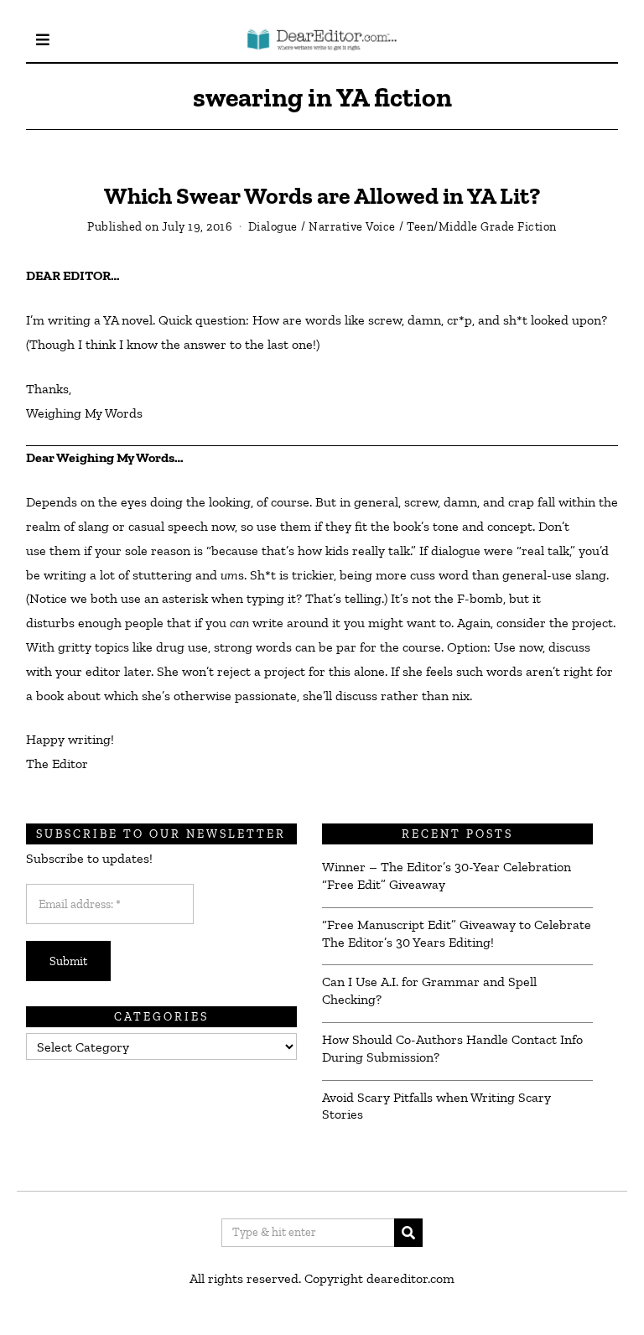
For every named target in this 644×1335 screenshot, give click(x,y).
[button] (408, 1232)
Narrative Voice (352, 226)
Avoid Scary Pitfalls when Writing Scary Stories (436, 1106)
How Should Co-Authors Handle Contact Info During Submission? (452, 1048)
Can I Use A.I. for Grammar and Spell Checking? (429, 990)
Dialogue (273, 226)
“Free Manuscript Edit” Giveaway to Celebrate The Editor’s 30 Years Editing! (456, 933)
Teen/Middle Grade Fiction (482, 226)
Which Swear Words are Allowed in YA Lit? (322, 196)
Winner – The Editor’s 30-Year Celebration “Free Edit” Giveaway (446, 875)
